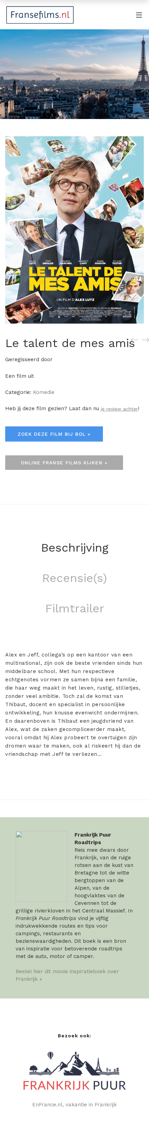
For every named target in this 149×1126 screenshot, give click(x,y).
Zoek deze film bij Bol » (54, 434)
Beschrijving (74, 547)
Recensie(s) (74, 578)
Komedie (43, 392)
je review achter (119, 409)
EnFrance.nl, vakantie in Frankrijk (74, 1105)
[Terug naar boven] (130, 1107)
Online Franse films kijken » (64, 462)
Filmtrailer (74, 608)
